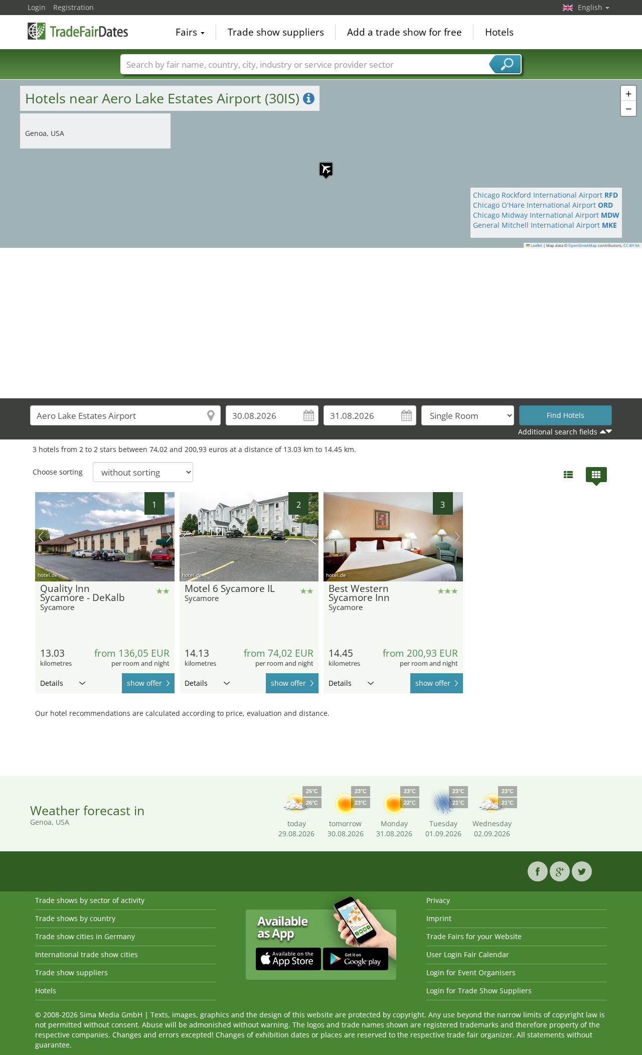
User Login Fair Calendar (467, 954)
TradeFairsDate (78, 31)
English (591, 7)
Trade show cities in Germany (85, 936)
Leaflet (536, 245)
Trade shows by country (75, 918)
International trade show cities (86, 954)
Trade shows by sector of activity (89, 900)
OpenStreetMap (582, 245)
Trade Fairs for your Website (474, 936)
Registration (73, 7)
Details (51, 683)
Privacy (438, 900)
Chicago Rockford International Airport (545, 195)
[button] (321, 164)
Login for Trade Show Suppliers (479, 990)
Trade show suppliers (276, 32)
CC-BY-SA (631, 245)
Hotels (499, 32)
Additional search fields (557, 431)
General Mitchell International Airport (545, 225)
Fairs (188, 32)
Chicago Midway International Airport (546, 215)
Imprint (438, 918)
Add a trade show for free (404, 32)
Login (37, 7)
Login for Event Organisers (471, 972)
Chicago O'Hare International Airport (543, 205)
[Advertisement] (321, 323)
